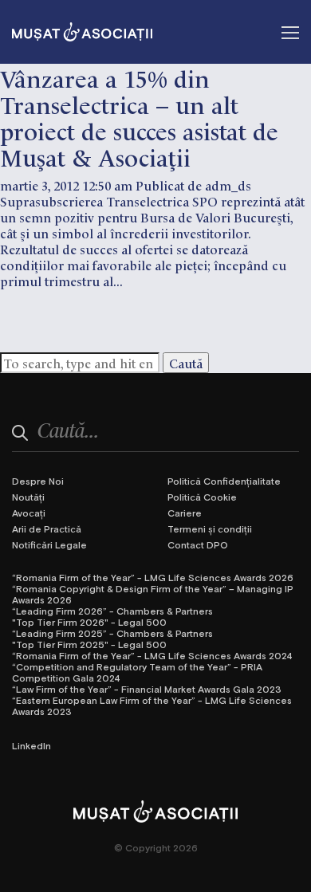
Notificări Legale (49, 544)
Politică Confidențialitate (224, 480)
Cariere (184, 512)
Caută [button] (186, 362)
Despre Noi (38, 480)
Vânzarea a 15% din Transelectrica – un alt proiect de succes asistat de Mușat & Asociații (139, 116)
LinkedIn (31, 745)
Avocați (28, 512)
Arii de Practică (46, 528)
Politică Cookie (202, 496)
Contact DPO (197, 544)
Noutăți (28, 496)
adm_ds (228, 185)
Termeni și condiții (209, 528)
